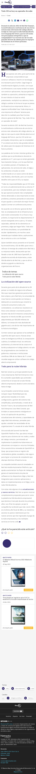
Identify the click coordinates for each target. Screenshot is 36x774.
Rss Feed (21, 716)
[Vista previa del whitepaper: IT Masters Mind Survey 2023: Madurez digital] (18, 577)
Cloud (8, 15)
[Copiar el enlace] (21, 20)
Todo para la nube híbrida (11, 277)
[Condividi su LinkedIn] (15, 20)
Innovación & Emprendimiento (22, 6)
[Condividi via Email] (18, 20)
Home (3, 15)
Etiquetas (15, 716)
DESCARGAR (28, 590)
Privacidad (29, 716)
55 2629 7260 (4, 763)
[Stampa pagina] (24, 20)
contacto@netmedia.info (8, 761)
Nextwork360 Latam (7, 724)
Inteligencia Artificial (6, 6)
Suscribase (17, 711)
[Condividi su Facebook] (9, 20)
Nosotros (8, 716)
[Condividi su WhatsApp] (27, 20)
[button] (2, 2)
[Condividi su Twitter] (12, 20)
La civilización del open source (12, 274)
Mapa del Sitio (18, 772)
